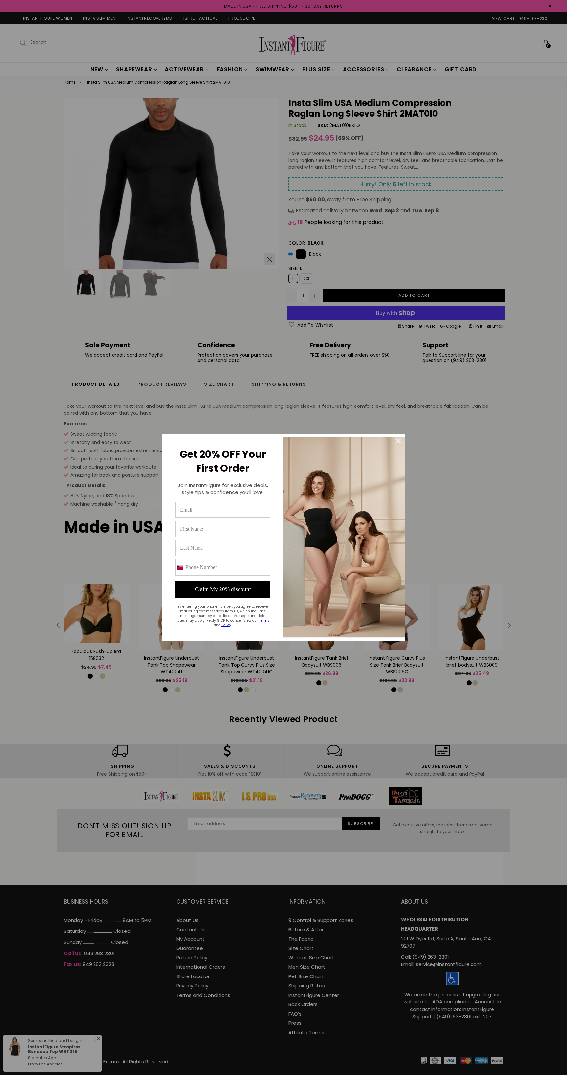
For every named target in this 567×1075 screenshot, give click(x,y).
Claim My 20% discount (223, 589)
